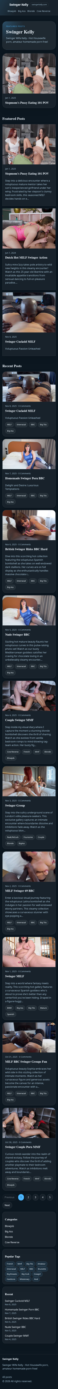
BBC (31, 1269)
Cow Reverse (43, 10)
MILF (22, 1269)
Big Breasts (12, 1274)
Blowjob (12, 10)
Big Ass (22, 10)
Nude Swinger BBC (15, 1327)
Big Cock (25, 1274)
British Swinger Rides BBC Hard (22, 1318)
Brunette (42, 1269)
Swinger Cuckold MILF (17, 1301)
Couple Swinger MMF (17, 1335)
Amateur (41, 1263)
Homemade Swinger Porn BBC (22, 1309)
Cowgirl (37, 1274)
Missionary (24, 1279)
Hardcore (11, 1279)
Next (7, 1205)
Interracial (11, 1269)
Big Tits (29, 1263)
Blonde (31, 10)
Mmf (20, 1263)
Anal (36, 1279)
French (10, 1263)
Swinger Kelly (18, 5)
